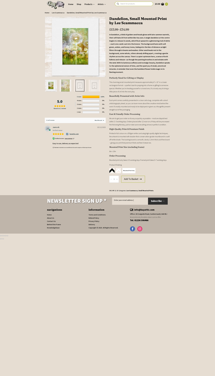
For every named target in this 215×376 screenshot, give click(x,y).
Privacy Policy (94, 221)
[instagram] (139, 228)
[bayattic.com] (67, 134)
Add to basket (131, 179)
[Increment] (117, 179)
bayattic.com (74, 134)
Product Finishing (115, 165)
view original (68, 138)
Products (88, 4)
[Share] (5, 235)
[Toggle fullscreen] (3, 235)
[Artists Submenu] (105, 4)
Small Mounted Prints (146, 191)
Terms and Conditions (97, 215)
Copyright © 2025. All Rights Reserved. (103, 228)
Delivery (92, 224)
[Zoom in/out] (1, 235)
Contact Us (51, 221)
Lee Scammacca (58, 13)
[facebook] (132, 228)
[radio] (112, 170)
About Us (50, 218)
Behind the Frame (54, 224)
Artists (101, 4)
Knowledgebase (53, 228)
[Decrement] (111, 179)
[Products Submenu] (94, 4)
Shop (79, 4)
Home (70, 4)
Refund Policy (94, 218)
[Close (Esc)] (7, 235)
